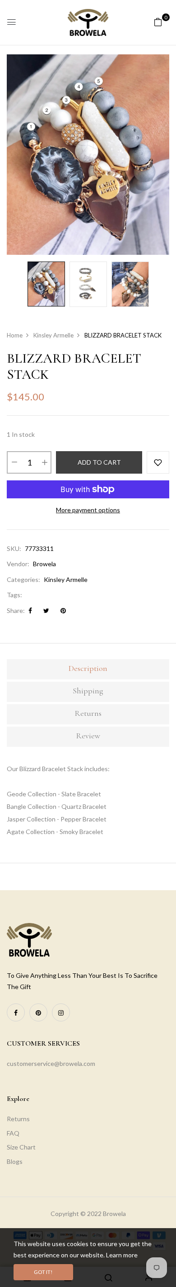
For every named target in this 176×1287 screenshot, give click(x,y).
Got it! (43, 1272)
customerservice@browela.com (51, 1063)
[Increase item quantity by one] (44, 462)
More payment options (88, 510)
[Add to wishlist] (158, 462)
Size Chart (21, 1147)
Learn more (122, 1255)
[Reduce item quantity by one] (14, 462)
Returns (18, 1119)
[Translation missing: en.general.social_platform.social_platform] (16, 1012)
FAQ (13, 1133)
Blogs (15, 1161)
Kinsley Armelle (66, 579)
